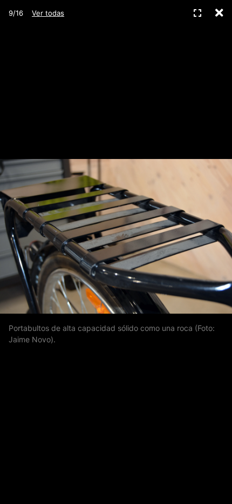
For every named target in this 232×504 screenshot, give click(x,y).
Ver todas (48, 13)
